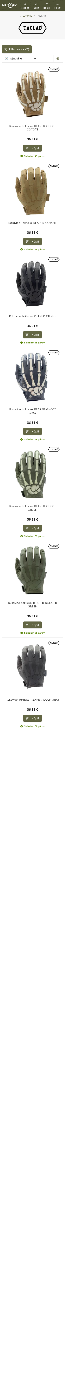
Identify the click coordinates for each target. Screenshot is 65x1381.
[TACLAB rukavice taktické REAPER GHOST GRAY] (32, 377)
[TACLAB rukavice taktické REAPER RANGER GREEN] (32, 571)
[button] (37, 5)
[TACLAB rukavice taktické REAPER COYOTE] (32, 191)
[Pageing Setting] (58, 58)
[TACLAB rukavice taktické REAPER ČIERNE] (32, 284)
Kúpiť (34, 148)
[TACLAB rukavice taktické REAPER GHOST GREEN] (32, 474)
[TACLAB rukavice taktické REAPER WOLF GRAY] (32, 667)
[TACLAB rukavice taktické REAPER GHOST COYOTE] (32, 94)
